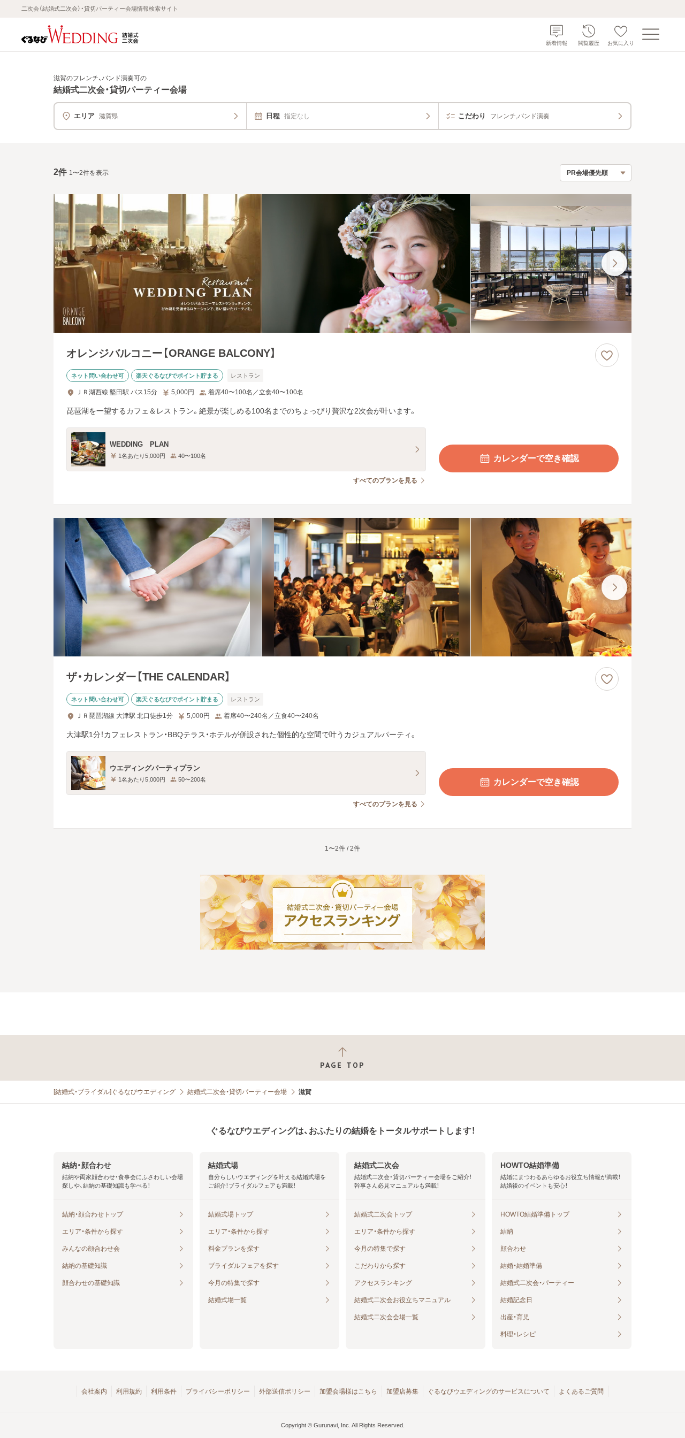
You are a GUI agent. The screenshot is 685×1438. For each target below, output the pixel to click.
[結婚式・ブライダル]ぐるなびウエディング (115, 1092)
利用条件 (164, 1391)
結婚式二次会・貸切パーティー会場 (237, 1092)
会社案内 (94, 1391)
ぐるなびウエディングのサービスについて (489, 1391)
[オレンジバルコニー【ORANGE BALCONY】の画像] (342, 263)
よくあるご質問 (581, 1391)
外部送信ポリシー (284, 1391)
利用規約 (129, 1391)
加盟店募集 (402, 1391)
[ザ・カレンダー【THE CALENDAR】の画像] (342, 587)
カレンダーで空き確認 (536, 458)
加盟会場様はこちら (348, 1391)
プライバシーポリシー (218, 1391)
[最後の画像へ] (614, 263)
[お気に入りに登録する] (607, 355)
